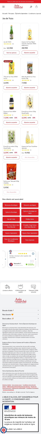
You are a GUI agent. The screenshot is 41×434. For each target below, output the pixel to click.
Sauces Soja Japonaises (29, 233)
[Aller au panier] (36, 6)
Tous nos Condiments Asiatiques (11, 240)
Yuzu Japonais (29, 240)
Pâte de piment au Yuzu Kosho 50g (29, 78)
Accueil (4, 13)
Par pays (11, 13)
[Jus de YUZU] (11, 32)
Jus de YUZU (9, 43)
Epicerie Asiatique (11, 212)
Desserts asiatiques (30, 205)
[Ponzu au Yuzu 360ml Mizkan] (11, 102)
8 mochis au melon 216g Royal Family (11, 148)
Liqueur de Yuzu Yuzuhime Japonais (29, 148)
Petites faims (30, 219)
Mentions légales (6, 385)
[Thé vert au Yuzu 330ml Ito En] (11, 67)
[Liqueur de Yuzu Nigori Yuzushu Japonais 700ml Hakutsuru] (30, 32)
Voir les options (11, 52)
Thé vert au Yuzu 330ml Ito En (11, 78)
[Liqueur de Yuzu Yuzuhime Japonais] (30, 137)
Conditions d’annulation (32, 388)
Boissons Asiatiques (11, 205)
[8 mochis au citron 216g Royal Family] (30, 102)
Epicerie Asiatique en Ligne (30, 212)
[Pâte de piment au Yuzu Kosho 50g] (30, 67)
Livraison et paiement (8, 389)
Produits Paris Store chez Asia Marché (11, 226)
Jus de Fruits (11, 219)
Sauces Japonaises (11, 233)
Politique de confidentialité (18, 388)
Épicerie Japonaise (21, 13)
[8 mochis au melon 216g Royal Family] (11, 137)
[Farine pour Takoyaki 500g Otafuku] (11, 172)
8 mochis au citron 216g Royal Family (29, 113)
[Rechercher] (31, 6)
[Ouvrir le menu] (3, 6)
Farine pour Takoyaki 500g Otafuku (11, 183)
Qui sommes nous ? (17, 385)
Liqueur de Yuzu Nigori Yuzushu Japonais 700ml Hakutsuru (29, 43)
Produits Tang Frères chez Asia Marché (29, 226)
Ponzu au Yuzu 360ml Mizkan (10, 113)
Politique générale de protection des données (18, 386)
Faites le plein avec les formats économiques (20, 1)
